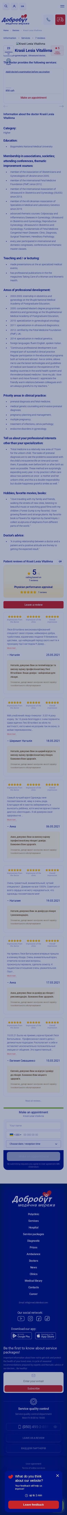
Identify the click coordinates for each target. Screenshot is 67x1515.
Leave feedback (33, 1504)
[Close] (57, 1476)
